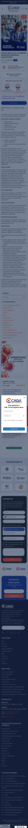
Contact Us (14, 429)
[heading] (14, 406)
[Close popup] (24, 397)
